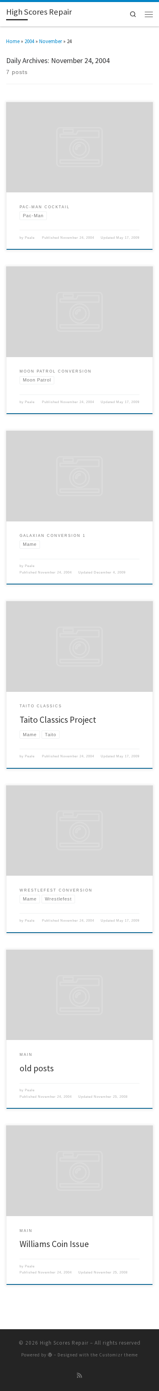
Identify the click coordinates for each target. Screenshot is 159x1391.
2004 (29, 41)
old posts (37, 1068)
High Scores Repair (64, 1342)
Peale (30, 237)
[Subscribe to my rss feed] (79, 1375)
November (50, 41)
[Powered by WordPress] (50, 1354)
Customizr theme (118, 1355)
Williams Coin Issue (54, 1243)
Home (13, 41)
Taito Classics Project (58, 719)
